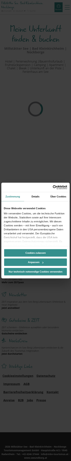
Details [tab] (36, 196)
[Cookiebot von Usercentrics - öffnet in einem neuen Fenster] (52, 187)
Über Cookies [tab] (58, 196)
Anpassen (33, 262)
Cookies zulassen (35, 252)
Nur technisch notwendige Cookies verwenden (35, 271)
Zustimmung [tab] (12, 196)
